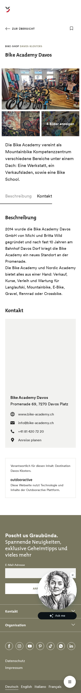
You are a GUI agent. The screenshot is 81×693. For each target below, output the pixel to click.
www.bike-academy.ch (36, 414)
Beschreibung (18, 196)
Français (55, 686)
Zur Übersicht (23, 28)
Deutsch (11, 686)
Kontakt (44, 196)
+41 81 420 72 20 (31, 431)
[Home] (7, 12)
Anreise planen (29, 440)
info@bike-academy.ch (36, 423)
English (26, 686)
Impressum (14, 667)
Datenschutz (15, 661)
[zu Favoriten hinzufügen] (71, 28)
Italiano (40, 686)
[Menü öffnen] (70, 682)
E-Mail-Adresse (15, 565)
